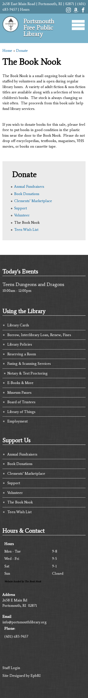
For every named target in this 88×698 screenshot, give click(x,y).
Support (20, 208)
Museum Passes (19, 392)
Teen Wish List (26, 229)
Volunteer (22, 215)
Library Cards (18, 325)
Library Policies (19, 344)
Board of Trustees (21, 402)
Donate (22, 50)
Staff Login (11, 668)
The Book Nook (27, 222)
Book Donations (26, 194)
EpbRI (36, 675)
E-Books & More (20, 383)
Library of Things (21, 412)
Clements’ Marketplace (33, 201)
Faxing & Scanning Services (29, 363)
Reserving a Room (21, 354)
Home (7, 50)
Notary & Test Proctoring (27, 373)
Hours (25, 9)
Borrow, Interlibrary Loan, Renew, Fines (39, 335)
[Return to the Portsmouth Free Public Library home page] (10, 34)
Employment (17, 421)
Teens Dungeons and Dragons (33, 284)
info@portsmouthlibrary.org (24, 622)
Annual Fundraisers (29, 186)
